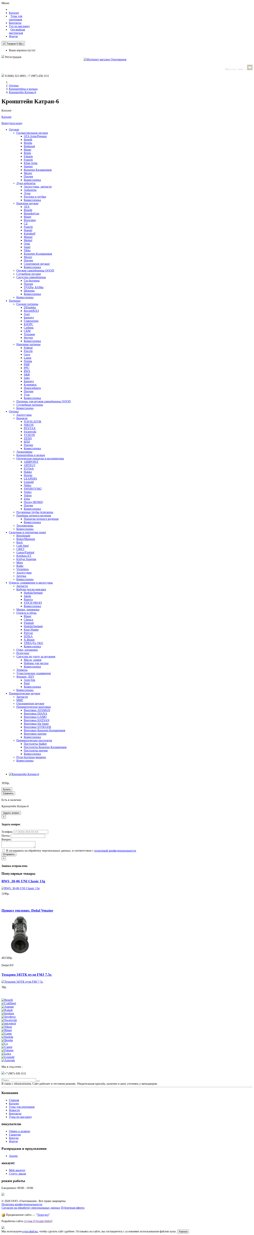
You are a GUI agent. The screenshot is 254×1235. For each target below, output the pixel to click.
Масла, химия (32, 659)
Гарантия (15, 1134)
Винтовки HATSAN (36, 720)
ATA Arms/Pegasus (35, 136)
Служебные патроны (29, 404)
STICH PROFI (33, 602)
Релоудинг (23, 653)
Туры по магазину (20, 1116)
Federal (28, 347)
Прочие (28, 391)
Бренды (14, 1138)
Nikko (27, 485)
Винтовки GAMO (35, 716)
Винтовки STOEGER (37, 727)
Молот (28, 173)
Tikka (27, 250)
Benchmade (23, 535)
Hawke (28, 475)
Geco (27, 354)
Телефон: (7, 831)
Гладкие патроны (27, 304)
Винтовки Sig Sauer (36, 723)
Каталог (6, 116)
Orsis (27, 243)
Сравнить (8, 793)
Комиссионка (32, 179)
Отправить (9, 854)
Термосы (22, 669)
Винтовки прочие (35, 733)
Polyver (28, 633)
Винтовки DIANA (35, 713)
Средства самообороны (31, 277)
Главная (14, 1100)
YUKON (29, 435)
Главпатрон (31, 320)
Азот (27, 314)
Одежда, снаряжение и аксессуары (31, 582)
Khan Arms (30, 163)
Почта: (6, 835)
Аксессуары (24, 414)
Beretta (28, 143)
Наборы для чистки (36, 663)
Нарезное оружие (27, 203)
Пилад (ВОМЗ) (33, 502)
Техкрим (29, 334)
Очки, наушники (27, 649)
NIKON (29, 424)
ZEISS (28, 438)
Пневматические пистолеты (34, 740)
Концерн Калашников (38, 169)
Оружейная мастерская (17, 31)
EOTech (29, 468)
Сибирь (28, 327)
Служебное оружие (28, 273)
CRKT (20, 549)
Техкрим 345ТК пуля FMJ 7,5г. (26, 975)
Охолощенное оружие (30, 703)
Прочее (28, 176)
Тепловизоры (24, 525)
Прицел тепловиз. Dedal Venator (27, 910)
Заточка (21, 576)
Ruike (19, 565)
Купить (7, 789)
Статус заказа (17, 1173)
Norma (28, 361)
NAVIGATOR (32, 421)
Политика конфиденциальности (21, 1204)
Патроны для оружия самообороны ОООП (43, 401)
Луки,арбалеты (26, 183)
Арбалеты (30, 190)
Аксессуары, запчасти (38, 186)
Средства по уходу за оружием (35, 656)
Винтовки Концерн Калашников (44, 730)
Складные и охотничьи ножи (27, 532)
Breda (27, 153)
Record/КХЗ (31, 310)
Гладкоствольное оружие (32, 132)
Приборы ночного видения (33, 515)
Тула (27, 394)
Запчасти (22, 586)
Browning (30, 220)
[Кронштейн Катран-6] (24, 774)
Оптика (14, 85)
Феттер (28, 337)
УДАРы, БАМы (34, 287)
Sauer (27, 247)
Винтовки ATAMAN (37, 710)
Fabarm (28, 156)
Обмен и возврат (19, 1131)
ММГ (19, 700)
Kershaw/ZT (23, 555)
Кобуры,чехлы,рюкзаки (31, 589)
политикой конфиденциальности (115, 850)
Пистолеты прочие (36, 750)
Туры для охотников (22, 1106)
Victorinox (22, 569)
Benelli (28, 139)
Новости (14, 1110)
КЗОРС (28, 324)
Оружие (14, 129)
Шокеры (29, 290)
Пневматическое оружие (24, 693)
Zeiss (27, 498)
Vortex (28, 492)
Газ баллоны (32, 280)
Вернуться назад (11, 123)
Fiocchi (28, 351)
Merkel (28, 240)
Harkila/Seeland (33, 592)
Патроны (14, 300)
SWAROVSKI (32, 488)
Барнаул (29, 317)
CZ (26, 223)
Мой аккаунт (17, 1170)
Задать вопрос (11, 813)
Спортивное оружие (37, 263)
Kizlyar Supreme (26, 559)
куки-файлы (30, 1231)
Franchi (28, 159)
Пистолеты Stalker (35, 743)
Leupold (29, 482)
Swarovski (30, 431)
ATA (27, 206)
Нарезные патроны (28, 344)
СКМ (27, 330)
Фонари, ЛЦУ (25, 676)
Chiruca (28, 619)
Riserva (28, 599)
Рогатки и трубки (35, 196)
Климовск (30, 384)
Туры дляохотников (15, 18)
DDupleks (30, 307)
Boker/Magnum (25, 539)
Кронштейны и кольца (23, 88)
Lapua (27, 357)
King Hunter (31, 629)
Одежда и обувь (26, 612)
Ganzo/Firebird (25, 552)
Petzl (27, 683)
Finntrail (29, 622)
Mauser (28, 236)
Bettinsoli (29, 146)
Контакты (15, 22)
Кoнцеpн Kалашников (38, 253)
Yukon (28, 495)
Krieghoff (29, 233)
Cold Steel (22, 545)
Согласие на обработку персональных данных (30, 1207)
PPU (26, 367)
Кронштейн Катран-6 (22, 92)
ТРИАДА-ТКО (33, 643)
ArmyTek (29, 680)
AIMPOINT (31, 461)
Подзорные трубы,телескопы (34, 512)
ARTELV (30, 465)
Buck (19, 542)
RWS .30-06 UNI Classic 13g (23, 881)
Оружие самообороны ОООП (35, 270)
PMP (27, 364)
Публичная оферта (72, 1207)
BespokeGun (31, 213)
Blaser (27, 149)
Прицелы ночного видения (41, 518)
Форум (13, 36)
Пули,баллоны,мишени (31, 757)
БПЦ (27, 441)
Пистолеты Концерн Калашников (45, 747)
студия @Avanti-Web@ (38, 1221)
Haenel (28, 230)
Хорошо (183, 1231)
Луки (27, 193)
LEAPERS (30, 478)
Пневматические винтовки (33, 706)
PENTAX (30, 428)
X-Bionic (29, 639)
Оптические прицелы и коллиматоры (40, 458)
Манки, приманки (27, 609)
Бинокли (22, 418)
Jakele (27, 596)
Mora (19, 562)
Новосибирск (32, 388)
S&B (27, 374)
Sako (27, 377)
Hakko (28, 471)
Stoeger (28, 166)
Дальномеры (24, 451)
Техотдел (43, 1214)
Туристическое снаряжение (33, 673)
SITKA (28, 636)
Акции (13, 1155)
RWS (27, 371)
